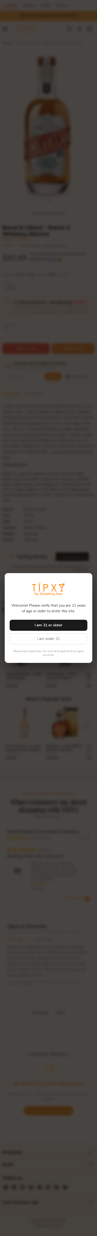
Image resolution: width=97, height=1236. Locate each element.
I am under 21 (48, 638)
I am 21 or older (48, 625)
